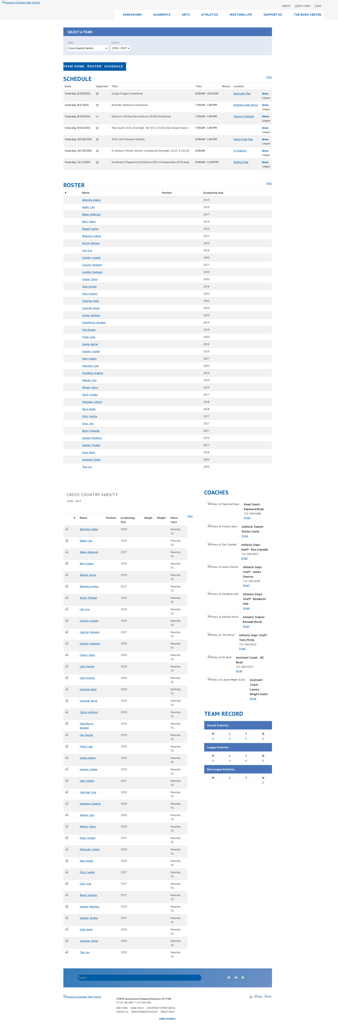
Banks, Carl (88, 207)
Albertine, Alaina (91, 200)
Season (115, 42)
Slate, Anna (88, 452)
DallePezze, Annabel (94, 322)
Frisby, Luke (88, 337)
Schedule (113, 66)
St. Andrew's (240, 150)
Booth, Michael (91, 243)
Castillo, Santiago (92, 272)
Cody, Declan (89, 286)
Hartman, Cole (90, 365)
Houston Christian (243, 116)
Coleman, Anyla (91, 308)
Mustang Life (241, 14)
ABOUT (286, 6)
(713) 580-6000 (125, 1002)
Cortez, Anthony (91, 315)
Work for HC (137, 1008)
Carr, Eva (87, 250)
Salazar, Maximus (92, 438)
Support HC (273, 14)
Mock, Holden (90, 394)
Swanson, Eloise (91, 459)
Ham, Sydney (89, 358)
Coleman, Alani (90, 301)
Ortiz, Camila (89, 416)
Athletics (209, 14)
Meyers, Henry (90, 387)
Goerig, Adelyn (90, 344)
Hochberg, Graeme (92, 373)
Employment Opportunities (161, 1008)
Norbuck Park (240, 162)
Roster (94, 66)
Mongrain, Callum (92, 402)
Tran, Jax (87, 466)
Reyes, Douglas (91, 430)
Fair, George (89, 329)
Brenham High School (245, 105)
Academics (161, 14)
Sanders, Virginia (91, 445)
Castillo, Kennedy (92, 265)
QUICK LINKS (303, 6)
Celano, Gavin (90, 279)
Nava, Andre (89, 409)
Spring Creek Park (243, 139)
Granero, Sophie (91, 351)
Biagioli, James (90, 228)
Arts (186, 14)
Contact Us (122, 1011)
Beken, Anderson (91, 214)
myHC (318, 6)
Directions (122, 1008)
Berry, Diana (89, 221)
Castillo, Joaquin (91, 257)
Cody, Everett (90, 293)
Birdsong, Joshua (91, 236)
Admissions (132, 14)
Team (71, 42)
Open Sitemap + (167, 1018)
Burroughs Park (242, 93)
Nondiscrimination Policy (144, 1011)
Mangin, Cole (89, 380)
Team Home (73, 66)
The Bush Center (307, 14)
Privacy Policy (168, 1011)
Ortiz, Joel (88, 423)
